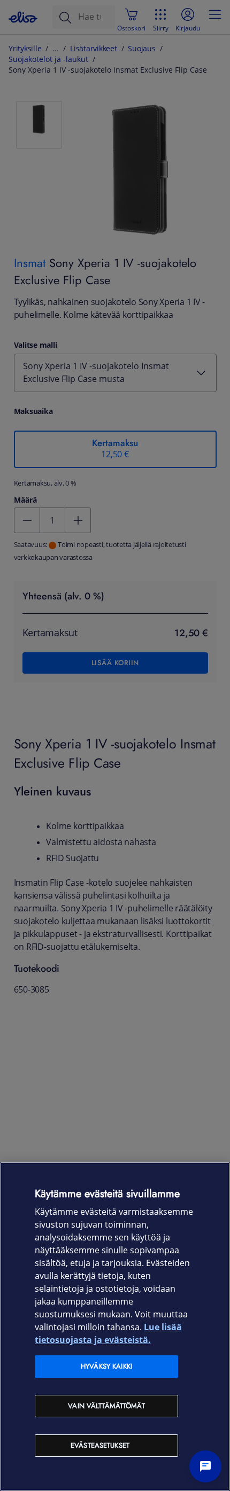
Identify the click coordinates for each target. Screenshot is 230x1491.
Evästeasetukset (100, 1445)
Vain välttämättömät (106, 1406)
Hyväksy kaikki (106, 1366)
